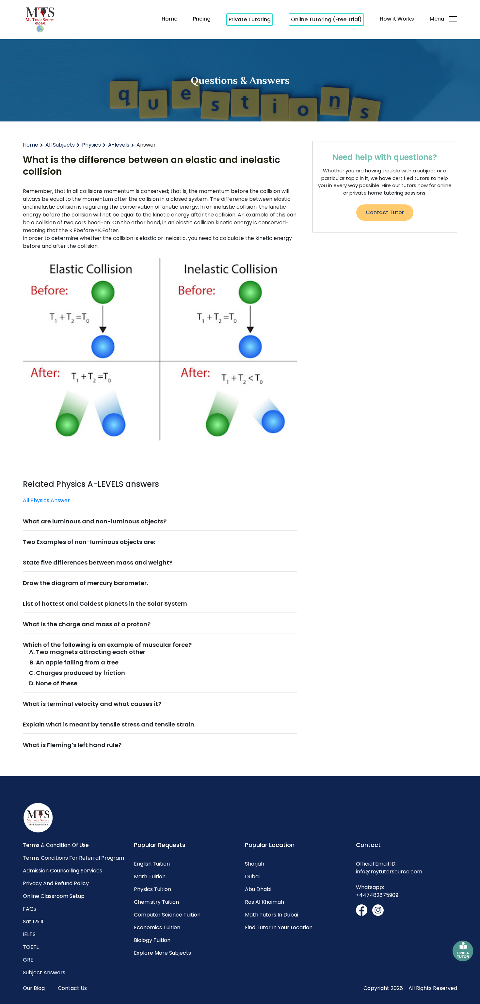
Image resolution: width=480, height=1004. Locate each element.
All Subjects (60, 145)
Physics (91, 145)
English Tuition (152, 864)
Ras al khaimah (264, 902)
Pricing (202, 19)
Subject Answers (44, 972)
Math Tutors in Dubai (271, 914)
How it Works (397, 19)
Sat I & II (33, 921)
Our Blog (34, 988)
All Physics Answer (46, 500)
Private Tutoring (250, 19)
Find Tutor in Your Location (278, 927)
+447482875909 (377, 895)
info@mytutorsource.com (389, 871)
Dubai (252, 876)
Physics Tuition (152, 889)
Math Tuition (150, 876)
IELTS (29, 934)
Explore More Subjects (162, 953)
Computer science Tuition (167, 914)
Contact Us (72, 988)
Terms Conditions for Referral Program (73, 858)
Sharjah (254, 864)
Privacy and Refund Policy (56, 883)
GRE (28, 960)
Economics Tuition (157, 927)
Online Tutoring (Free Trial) (326, 19)
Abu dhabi (258, 889)
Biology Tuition (152, 940)
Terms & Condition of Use (56, 845)
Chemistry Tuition (156, 902)
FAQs (29, 909)
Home (169, 19)
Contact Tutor (385, 212)
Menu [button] (437, 19)
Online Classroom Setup (54, 896)
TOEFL (31, 947)
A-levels (118, 145)
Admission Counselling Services (62, 870)
